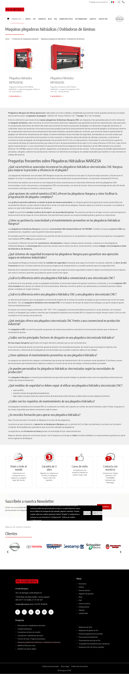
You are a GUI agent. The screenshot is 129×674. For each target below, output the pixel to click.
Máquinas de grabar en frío (88, 630)
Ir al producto (14, 96)
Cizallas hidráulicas (25, 629)
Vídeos (81, 587)
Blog (80, 597)
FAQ (55, 19)
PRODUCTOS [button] (16, 19)
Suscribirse (104, 507)
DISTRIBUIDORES (81, 19)
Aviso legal (65, 666)
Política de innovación (79, 666)
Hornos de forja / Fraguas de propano (31, 639)
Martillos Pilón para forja (26, 645)
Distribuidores (84, 607)
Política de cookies (68, 517)
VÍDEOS (28, 19)
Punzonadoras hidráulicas (88, 637)
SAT (34, 19)
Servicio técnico (84, 590)
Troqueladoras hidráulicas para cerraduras (94, 644)
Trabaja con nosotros (98, 2)
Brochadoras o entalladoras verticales (31, 625)
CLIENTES (92, 19)
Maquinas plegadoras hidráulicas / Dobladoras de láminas (39, 642)
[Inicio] (14, 10)
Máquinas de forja (85, 627)
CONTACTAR (103, 19)
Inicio (9, 17)
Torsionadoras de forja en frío (89, 640)
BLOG (50, 19)
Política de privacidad (50, 666)
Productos (82, 584)
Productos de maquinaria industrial (25, 39)
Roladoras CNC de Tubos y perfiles (91, 647)
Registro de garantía (86, 594)
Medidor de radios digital (27, 649)
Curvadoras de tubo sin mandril (29, 632)
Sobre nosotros (84, 604)
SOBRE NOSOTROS (66, 19)
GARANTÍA (42, 19)
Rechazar (87, 513)
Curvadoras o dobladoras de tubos (30, 636)
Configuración (36, 520)
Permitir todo (98, 513)
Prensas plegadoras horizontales (91, 634)
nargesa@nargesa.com (24, 604)
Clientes (82, 610)
